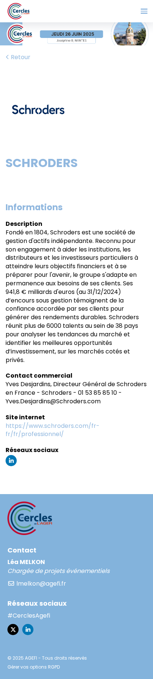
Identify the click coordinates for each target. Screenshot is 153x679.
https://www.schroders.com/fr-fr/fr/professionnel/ (53, 430)
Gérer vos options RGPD (33, 667)
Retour (19, 57)
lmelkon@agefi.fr (40, 583)
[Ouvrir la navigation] (144, 11)
